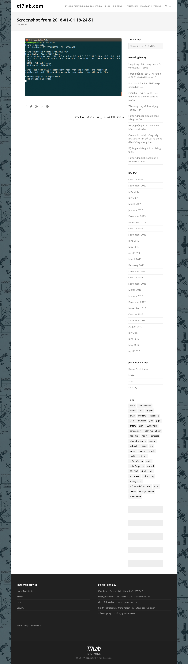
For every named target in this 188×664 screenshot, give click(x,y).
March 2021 (134, 203)
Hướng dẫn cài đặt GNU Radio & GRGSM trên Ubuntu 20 (124, 596)
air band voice (144, 405)
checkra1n (154, 415)
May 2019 (133, 246)
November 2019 (137, 222)
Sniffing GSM (135, 481)
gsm (141, 425)
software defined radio (140, 486)
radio (148, 461)
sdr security (149, 476)
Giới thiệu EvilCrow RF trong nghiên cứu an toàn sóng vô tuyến (143, 96)
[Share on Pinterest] (47, 106)
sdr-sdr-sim (135, 476)
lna (151, 446)
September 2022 (137, 185)
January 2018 (135, 296)
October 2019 (135, 228)
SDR (130, 381)
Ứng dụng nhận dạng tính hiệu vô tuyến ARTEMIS (120, 591)
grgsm (133, 425)
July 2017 (133, 332)
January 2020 (135, 210)
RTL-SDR (134, 471)
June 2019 (133, 240)
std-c (156, 486)
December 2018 (137, 271)
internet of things (138, 441)
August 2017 (135, 326)
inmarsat (155, 436)
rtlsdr (143, 471)
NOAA (132, 456)
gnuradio (142, 420)
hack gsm (134, 436)
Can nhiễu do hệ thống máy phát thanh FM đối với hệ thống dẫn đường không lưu (145, 139)
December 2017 (137, 302)
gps (151, 420)
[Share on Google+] (36, 106)
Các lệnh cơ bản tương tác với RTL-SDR (99, 117)
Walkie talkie (135, 496)
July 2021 (133, 197)
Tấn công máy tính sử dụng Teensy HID (116, 613)
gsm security (135, 431)
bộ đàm (149, 410)
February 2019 (136, 265)
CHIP (132, 420)
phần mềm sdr (136, 461)
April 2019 (134, 253)
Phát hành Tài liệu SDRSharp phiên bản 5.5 (117, 602)
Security (132, 387)
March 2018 (134, 289)
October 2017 (135, 314)
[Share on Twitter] (31, 106)
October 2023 (135, 179)
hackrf (144, 436)
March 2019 (134, 259)
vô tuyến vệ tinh (146, 491)
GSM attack (152, 425)
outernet (143, 456)
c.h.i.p (132, 415)
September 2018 (137, 283)
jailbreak (133, 446)
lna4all (132, 451)
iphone (152, 441)
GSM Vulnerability (153, 431)
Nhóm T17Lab (94, 654)
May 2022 (133, 191)
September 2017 (137, 320)
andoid (133, 410)
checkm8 (142, 415)
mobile (152, 451)
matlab (142, 451)
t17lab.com (30, 6)
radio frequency (137, 466)
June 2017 (133, 338)
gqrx (158, 420)
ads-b (132, 405)
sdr (151, 471)
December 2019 (137, 216)
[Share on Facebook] (26, 106)
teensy (133, 491)
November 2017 (137, 308)
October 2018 (135, 277)
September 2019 (137, 234)
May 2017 (133, 345)
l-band (144, 446)
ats (141, 410)
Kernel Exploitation (138, 369)
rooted (150, 466)
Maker (131, 375)
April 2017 (134, 351)
